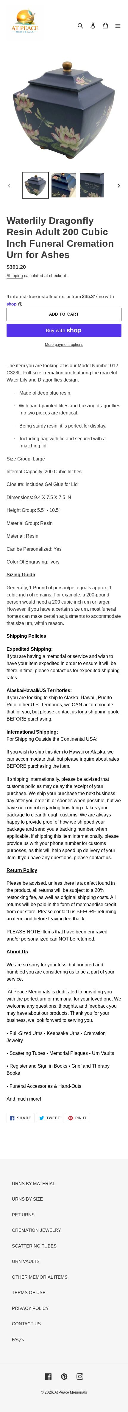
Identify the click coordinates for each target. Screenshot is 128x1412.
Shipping (15, 275)
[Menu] (118, 25)
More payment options (64, 344)
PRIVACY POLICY (30, 1308)
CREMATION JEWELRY (36, 1230)
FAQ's (18, 1339)
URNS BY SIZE (27, 1199)
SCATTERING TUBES (34, 1245)
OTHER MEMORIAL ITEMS (40, 1277)
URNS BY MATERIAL (33, 1183)
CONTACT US (26, 1323)
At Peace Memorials (70, 1392)
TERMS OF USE (29, 1292)
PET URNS (23, 1214)
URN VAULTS (26, 1261)
